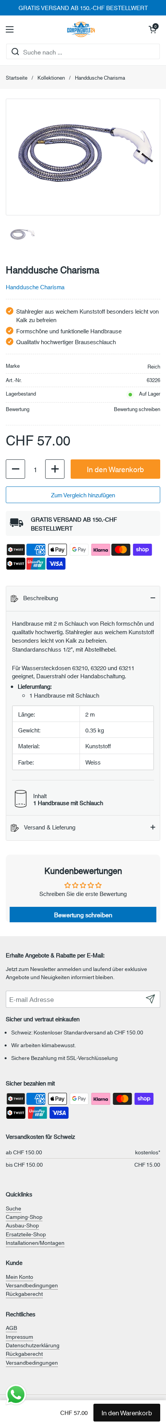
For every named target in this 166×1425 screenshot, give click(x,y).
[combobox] (83, 51)
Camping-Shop (24, 1216)
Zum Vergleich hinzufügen (83, 495)
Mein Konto (19, 1276)
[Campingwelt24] (81, 29)
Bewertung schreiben (137, 408)
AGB (11, 1327)
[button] (152, 29)
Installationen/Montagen (35, 1242)
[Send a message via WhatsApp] (16, 1394)
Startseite (16, 77)
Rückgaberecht (24, 1293)
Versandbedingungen (32, 1285)
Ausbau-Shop (22, 1225)
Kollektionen (51, 77)
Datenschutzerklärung (32, 1345)
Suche (13, 1208)
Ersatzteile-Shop (26, 1234)
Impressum (19, 1336)
